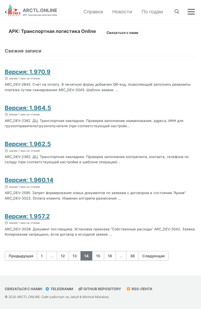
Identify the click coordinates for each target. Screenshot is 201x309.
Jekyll (74, 297)
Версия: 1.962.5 (28, 143)
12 (63, 256)
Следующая (153, 256)
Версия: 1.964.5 (28, 107)
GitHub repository (102, 289)
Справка (93, 11)
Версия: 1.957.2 (27, 216)
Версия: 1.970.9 (28, 71)
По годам (152, 11)
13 (74, 256)
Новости (122, 11)
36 (132, 256)
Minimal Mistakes (95, 297)
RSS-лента (141, 289)
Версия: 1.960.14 (29, 179)
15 (98, 256)
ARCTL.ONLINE (40, 12)
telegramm (61, 289)
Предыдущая (21, 256)
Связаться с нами (122, 33)
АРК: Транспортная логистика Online (52, 31)
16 (110, 256)
